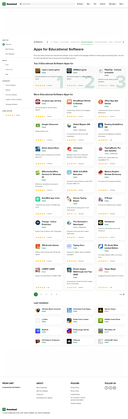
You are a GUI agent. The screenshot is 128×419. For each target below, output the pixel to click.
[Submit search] (20, 4)
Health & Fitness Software (14, 99)
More (121, 4)
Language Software (12, 104)
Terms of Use (75, 391)
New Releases (10, 54)
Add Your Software (42, 391)
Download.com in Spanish (44, 398)
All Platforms (38, 42)
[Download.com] (9, 4)
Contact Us (39, 394)
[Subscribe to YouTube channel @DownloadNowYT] (114, 387)
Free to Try (9, 69)
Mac (88, 4)
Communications (64, 42)
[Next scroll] (123, 42)
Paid (7, 74)
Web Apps (112, 4)
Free (7, 65)
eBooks (8, 90)
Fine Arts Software (11, 95)
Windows (80, 4)
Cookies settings (76, 403)
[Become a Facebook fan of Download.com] (106, 387)
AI (51, 42)
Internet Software (119, 42)
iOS (95, 4)
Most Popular (10, 49)
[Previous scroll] (47, 42)
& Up (18, 115)
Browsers (55, 42)
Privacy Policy (75, 387)
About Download (41, 387)
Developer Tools (75, 42)
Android (102, 4)
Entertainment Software (100, 42)
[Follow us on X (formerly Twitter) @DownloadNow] (110, 387)
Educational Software (87, 42)
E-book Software (11, 85)
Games (111, 42)
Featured (8, 44)
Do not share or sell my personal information (78, 399)
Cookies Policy (75, 394)
